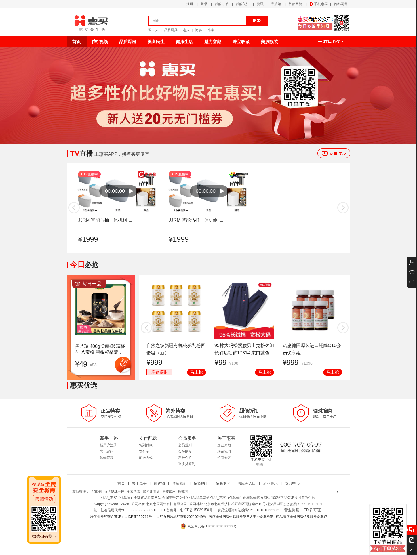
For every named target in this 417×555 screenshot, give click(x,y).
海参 (198, 30)
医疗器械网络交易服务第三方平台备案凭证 (241, 517)
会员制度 (185, 451)
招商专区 (224, 458)
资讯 (260, 4)
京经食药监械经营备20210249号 (181, 517)
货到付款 (146, 445)
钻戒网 (183, 491)
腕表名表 (133, 491)
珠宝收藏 (241, 41)
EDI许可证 (312, 510)
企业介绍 (224, 445)
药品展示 (270, 483)
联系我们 (224, 451)
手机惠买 (321, 4)
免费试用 (169, 491)
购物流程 (106, 458)
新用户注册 (108, 445)
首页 (76, 41)
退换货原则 (186, 464)
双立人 (153, 30)
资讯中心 (292, 483)
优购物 (159, 483)
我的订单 (221, 4)
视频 (103, 41)
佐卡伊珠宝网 (114, 491)
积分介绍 (185, 458)
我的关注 (242, 4)
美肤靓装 (269, 41)
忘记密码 (106, 451)
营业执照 (291, 510)
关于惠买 (139, 483)
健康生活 (184, 41)
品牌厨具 (171, 30)
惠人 (186, 30)
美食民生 (156, 41)
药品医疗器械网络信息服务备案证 (301, 517)
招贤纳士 (201, 483)
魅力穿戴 (212, 41)
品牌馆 (276, 4)
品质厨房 (127, 41)
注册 (189, 4)
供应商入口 (246, 483)
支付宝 (144, 451)
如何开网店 (151, 491)
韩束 (210, 30)
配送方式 (146, 458)
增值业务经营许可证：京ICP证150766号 (121, 517)
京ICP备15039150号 (196, 510)
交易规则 (185, 445)
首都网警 (295, 4)
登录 (204, 4)
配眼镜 (97, 491)
